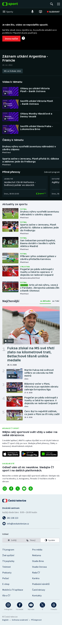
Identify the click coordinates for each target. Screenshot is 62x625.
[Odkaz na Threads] (30, 488)
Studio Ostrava (39, 566)
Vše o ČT (6, 595)
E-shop (5, 584)
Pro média (37, 549)
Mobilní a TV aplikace (12, 589)
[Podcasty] (32, 11)
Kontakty (37, 595)
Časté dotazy (38, 589)
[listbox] (31, 540)
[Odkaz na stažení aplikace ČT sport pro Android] (30, 454)
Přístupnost (36, 620)
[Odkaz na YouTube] (24, 488)
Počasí (5, 578)
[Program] (40, 11)
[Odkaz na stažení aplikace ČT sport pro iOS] (11, 454)
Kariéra (35, 578)
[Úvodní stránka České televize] (14, 500)
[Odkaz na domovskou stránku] (14, 4)
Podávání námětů (40, 584)
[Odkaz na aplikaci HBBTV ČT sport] (49, 454)
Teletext (6, 566)
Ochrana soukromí (20, 620)
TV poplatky (8, 561)
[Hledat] (51, 4)
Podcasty (6, 572)
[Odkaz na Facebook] (11, 488)
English (5, 620)
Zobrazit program (52, 172)
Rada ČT (36, 572)
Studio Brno (38, 561)
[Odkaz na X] (17, 488)
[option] (12, 540)
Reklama (36, 555)
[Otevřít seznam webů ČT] (58, 4)
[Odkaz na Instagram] (4, 488)
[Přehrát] (5, 93)
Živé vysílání (8, 555)
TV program (8, 549)
